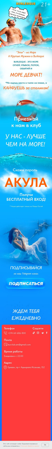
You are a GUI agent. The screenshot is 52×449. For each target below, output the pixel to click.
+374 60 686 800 (17, 333)
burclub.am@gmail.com (19, 344)
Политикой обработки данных (29, 446)
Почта (8, 340)
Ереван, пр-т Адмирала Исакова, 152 (26, 367)
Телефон (9, 328)
